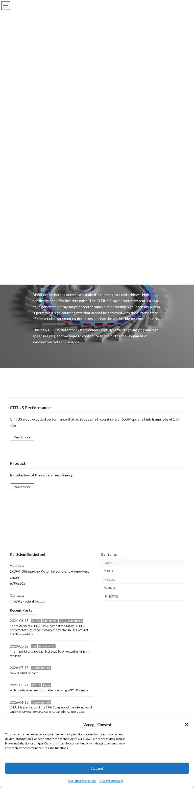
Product (109, 579)
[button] (186, 724)
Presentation (74, 620)
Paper (46, 685)
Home (108, 563)
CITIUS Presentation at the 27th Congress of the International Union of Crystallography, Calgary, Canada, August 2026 (51, 710)
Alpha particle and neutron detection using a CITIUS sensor (49, 690)
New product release (24, 673)
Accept (97, 768)
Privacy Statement (111, 780)
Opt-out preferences (82, 780)
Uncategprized (41, 667)
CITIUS (108, 571)
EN (61, 620)
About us (110, 588)
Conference (50, 620)
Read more (22, 437)
